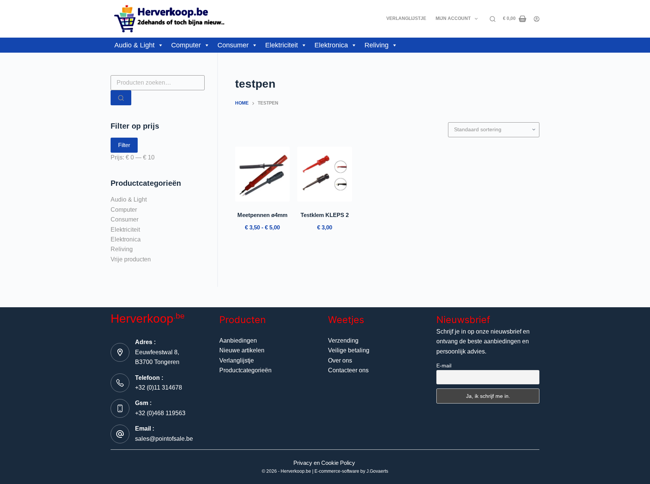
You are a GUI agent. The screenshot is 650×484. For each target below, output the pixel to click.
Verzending (343, 340)
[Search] (492, 19)
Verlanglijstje (406, 18)
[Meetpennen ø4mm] (262, 174)
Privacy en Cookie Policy (324, 463)
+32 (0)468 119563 (160, 413)
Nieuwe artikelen (241, 350)
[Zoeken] (121, 97)
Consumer (233, 45)
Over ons (340, 360)
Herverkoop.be (296, 471)
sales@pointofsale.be (164, 438)
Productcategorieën (245, 370)
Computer (186, 45)
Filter (124, 145)
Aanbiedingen (238, 340)
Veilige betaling (348, 350)
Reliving (376, 45)
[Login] (536, 19)
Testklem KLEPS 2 (325, 215)
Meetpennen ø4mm (262, 215)
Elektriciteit (281, 45)
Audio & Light (134, 45)
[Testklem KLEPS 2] (324, 174)
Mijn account (453, 18)
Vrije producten (131, 259)
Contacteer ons (348, 370)
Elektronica (331, 45)
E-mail (443, 366)
